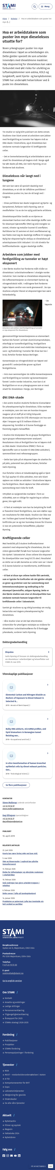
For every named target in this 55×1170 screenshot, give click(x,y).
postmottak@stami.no (13, 973)
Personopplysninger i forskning (19, 1052)
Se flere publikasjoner (16, 785)
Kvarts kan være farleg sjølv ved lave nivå (20, 853)
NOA (7, 1070)
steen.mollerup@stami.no (13, 809)
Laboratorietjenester (14, 1091)
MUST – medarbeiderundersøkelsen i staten (25, 1074)
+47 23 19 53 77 (8, 819)
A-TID (7, 1079)
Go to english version (12, 981)
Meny (47, 6)
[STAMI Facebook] (4, 1156)
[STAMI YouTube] (16, 1156)
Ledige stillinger (12, 1006)
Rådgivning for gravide (15, 1095)
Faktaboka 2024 (12, 1133)
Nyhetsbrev (10, 1137)
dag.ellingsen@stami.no (12, 822)
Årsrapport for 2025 (14, 1018)
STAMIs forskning (12, 1048)
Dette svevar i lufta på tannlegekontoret (19, 893)
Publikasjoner (11, 1040)
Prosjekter (9, 1044)
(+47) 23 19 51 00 (10, 965)
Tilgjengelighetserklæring (16, 1014)
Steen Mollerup (10, 802)
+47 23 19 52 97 (8, 806)
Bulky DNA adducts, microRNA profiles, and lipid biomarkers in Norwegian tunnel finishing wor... (26, 732)
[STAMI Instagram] (8, 1156)
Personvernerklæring (14, 1010)
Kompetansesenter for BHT (17, 1083)
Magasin (8, 1129)
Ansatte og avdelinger (15, 1002)
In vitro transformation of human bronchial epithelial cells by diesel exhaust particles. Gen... (26, 766)
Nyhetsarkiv (10, 1121)
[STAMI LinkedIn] (20, 1156)
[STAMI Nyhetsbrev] (12, 1156)
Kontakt (8, 998)
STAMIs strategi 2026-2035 (16, 1022)
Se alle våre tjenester (15, 1103)
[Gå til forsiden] (9, 8)
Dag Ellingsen (9, 815)
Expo (7, 1087)
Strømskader (11, 1099)
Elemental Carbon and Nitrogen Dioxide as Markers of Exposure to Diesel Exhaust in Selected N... (26, 698)
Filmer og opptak (13, 1125)
